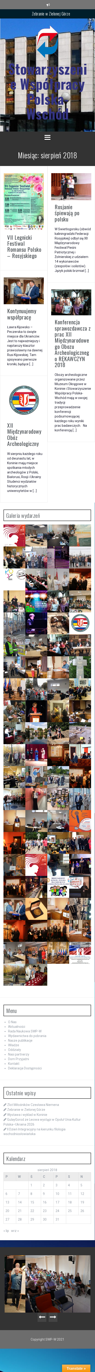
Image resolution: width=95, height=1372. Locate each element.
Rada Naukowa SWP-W (25, 1031)
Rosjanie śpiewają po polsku (67, 213)
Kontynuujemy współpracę (21, 314)
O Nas (12, 1022)
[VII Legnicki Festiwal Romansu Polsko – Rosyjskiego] (24, 201)
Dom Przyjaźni (18, 1059)
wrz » (15, 1231)
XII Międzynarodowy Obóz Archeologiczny (24, 434)
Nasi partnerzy (18, 1054)
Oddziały (14, 1050)
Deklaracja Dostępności (25, 1068)
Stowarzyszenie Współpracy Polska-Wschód (47, 91)
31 (57, 1219)
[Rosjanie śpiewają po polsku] (71, 186)
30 (45, 1219)
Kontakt (13, 1063)
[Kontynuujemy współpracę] (24, 290)
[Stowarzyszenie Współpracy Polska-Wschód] (47, 43)
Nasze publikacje (20, 1040)
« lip (6, 1231)
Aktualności (16, 1026)
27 (7, 1219)
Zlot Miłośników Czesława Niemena (33, 1105)
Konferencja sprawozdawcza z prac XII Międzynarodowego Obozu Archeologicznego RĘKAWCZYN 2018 (73, 343)
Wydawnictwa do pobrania (27, 1036)
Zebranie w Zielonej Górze (51, 14)
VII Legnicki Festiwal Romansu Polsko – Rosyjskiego (24, 246)
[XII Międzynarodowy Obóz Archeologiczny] (24, 400)
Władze (13, 1045)
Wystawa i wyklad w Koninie (27, 1115)
